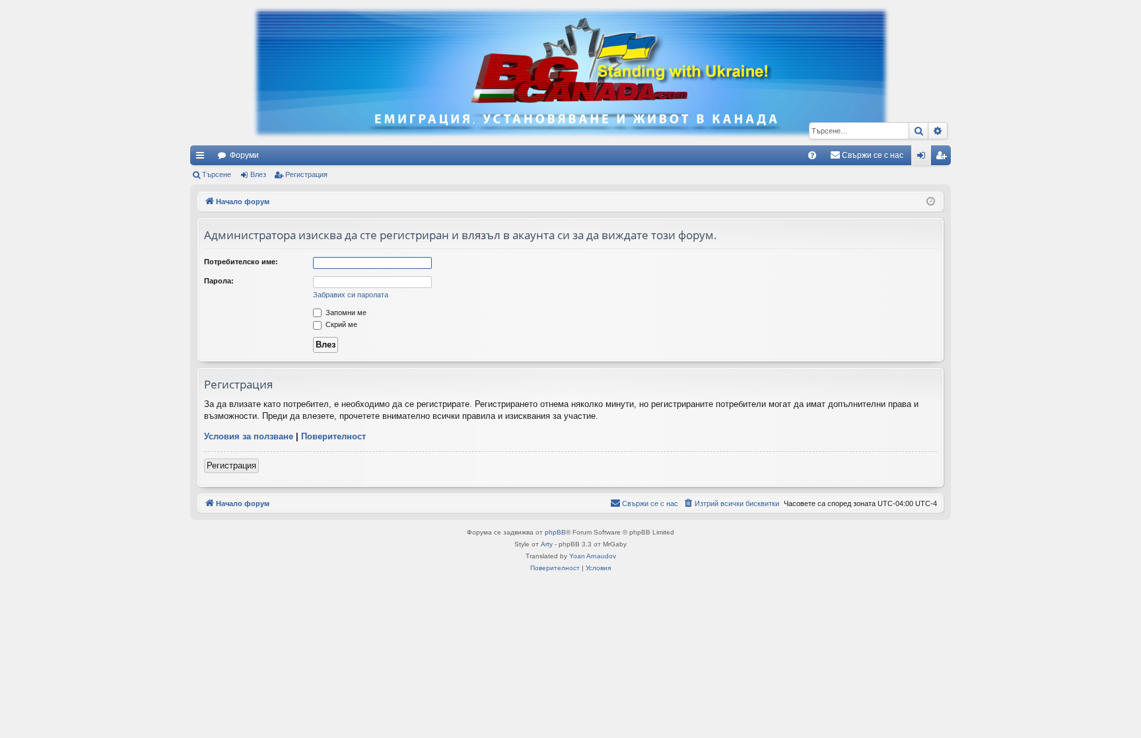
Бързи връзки (202, 158)
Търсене (216, 174)
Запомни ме (345, 312)
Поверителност (333, 436)
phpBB (555, 532)
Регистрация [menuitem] (943, 158)
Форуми (244, 155)
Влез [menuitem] (923, 158)
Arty (547, 544)
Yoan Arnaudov (592, 556)
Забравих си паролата (350, 295)
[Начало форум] (570, 72)
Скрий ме (340, 324)
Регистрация (306, 174)
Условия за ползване (248, 436)
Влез (258, 174)
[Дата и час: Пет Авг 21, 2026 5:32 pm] (930, 201)
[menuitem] (812, 155)
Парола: (219, 281)
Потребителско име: (241, 262)
